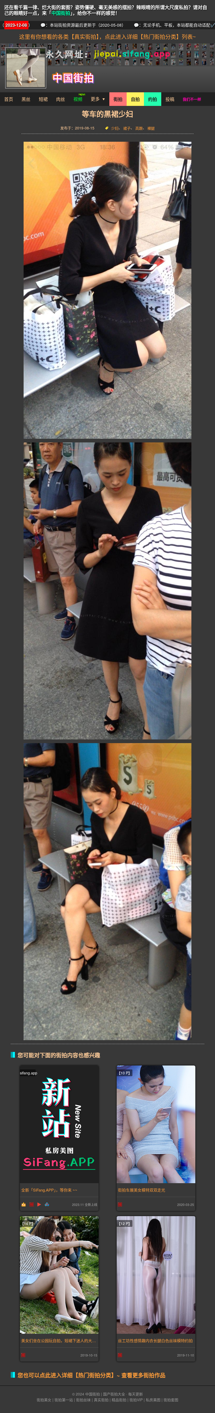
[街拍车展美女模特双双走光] (156, 1124)
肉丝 (60, 99)
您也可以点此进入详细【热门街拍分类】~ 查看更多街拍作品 (91, 1375)
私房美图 (153, 1399)
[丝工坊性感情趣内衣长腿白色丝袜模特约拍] (156, 1275)
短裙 (43, 99)
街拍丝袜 (83, 1399)
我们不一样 (192, 99)
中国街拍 (60, 13)
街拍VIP (136, 1399)
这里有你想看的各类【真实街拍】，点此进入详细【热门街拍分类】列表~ (107, 36)
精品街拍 (119, 1399)
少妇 (115, 128)
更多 (95, 98)
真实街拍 (101, 1399)
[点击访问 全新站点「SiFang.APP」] (59, 1124)
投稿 (169, 99)
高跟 (139, 128)
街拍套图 (171, 1399)
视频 (77, 99)
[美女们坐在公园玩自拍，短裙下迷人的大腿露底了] (59, 1275)
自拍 (135, 99)
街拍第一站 (64, 1399)
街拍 (118, 99)
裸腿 (151, 128)
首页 (8, 99)
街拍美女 (44, 1399)
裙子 (127, 128)
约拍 (152, 99)
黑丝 (26, 99)
